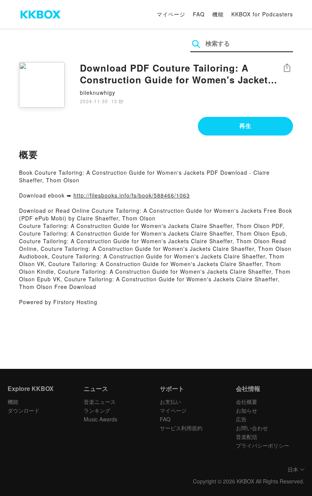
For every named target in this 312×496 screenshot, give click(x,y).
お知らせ (246, 410)
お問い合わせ (252, 428)
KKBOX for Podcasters (262, 14)
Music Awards (100, 419)
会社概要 (246, 401)
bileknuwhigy (97, 92)
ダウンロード (24, 410)
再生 (245, 125)
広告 (241, 419)
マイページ (171, 14)
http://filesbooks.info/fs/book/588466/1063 (131, 195)
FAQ (199, 14)
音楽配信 (246, 436)
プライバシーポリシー (262, 445)
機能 (218, 14)
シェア (287, 68)
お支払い (170, 401)
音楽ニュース (100, 401)
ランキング (97, 410)
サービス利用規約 (181, 428)
